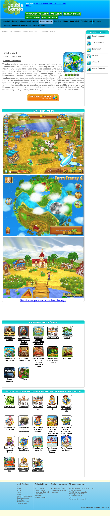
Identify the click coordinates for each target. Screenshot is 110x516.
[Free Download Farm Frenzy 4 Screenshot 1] (43, 143)
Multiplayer (31, 14)
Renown (19, 487)
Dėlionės (7, 25)
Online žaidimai (33, 17)
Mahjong (95, 55)
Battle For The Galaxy (24, 496)
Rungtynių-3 (74, 21)
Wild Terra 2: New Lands (23, 502)
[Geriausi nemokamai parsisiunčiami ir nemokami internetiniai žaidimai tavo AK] (13, 8)
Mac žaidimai (56, 14)
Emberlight (20, 500)
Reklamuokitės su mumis (78, 499)
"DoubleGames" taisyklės (78, 492)
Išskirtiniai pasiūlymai (58, 490)
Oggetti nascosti (49, 17)
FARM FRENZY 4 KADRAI (43, 111)
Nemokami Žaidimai (72, 14)
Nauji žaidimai (23, 484)
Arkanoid (95, 62)
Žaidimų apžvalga (57, 487)
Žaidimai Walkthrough (58, 488)
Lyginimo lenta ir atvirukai (28, 21)
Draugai (71, 487)
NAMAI (4, 31)
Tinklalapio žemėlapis (76, 494)
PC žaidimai (44, 14)
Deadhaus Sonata (23, 498)
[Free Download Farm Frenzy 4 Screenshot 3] (43, 267)
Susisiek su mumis (75, 495)
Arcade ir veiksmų (10, 21)
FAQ (70, 497)
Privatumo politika (75, 490)
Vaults (19, 494)
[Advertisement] (42, 41)
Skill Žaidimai (39, 494)
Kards (19, 492)
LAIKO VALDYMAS (30, 31)
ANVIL (19, 490)
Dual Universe (22, 504)
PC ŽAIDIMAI (15, 31)
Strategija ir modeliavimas (21, 25)
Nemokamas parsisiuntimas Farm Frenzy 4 (43, 300)
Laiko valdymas (39, 25)
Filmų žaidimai (86, 21)
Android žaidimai (98, 68)
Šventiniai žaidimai (61, 21)
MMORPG (38, 495)
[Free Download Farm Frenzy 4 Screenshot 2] (43, 205)
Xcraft (19, 489)
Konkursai (54, 492)
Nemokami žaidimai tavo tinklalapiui (81, 488)
